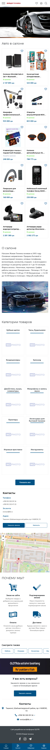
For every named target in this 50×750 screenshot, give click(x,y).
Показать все (25, 482)
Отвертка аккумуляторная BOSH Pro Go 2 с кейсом (36, 113)
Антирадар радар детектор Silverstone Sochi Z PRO (35, 228)
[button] (7, 70)
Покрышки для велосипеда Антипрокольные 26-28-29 (12, 190)
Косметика (35, 651)
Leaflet (47, 571)
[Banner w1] (25, 666)
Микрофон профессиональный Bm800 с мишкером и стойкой (12, 113)
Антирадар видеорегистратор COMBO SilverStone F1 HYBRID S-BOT (12, 228)
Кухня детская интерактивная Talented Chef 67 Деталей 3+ (34, 75)
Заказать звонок (14, 525)
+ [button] (3, 536)
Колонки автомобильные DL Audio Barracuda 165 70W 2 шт (35, 151)
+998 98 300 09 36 (9, 501)
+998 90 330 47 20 (9, 504)
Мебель (7, 651)
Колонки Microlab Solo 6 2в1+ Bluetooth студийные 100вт (13, 75)
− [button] (3, 539)
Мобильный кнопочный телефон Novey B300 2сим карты (37, 190)
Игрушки (21, 651)
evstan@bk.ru (8, 512)
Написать (36, 525)
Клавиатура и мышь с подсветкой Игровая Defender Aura (12, 151)
